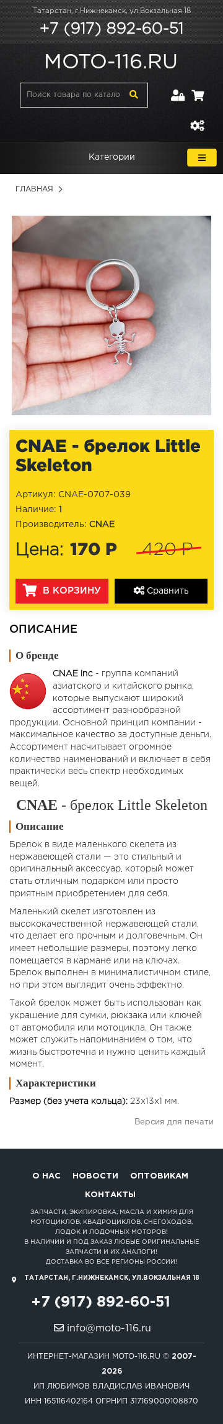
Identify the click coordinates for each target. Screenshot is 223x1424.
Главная (34, 189)
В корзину (70, 591)
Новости (95, 1176)
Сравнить (166, 591)
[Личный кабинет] (178, 88)
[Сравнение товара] (197, 118)
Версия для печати (174, 1122)
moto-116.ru (111, 62)
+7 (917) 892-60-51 (111, 29)
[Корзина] (197, 88)
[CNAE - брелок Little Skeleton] (111, 315)
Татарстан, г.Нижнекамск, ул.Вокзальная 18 (112, 11)
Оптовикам (159, 1176)
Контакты (110, 1195)
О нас (46, 1176)
